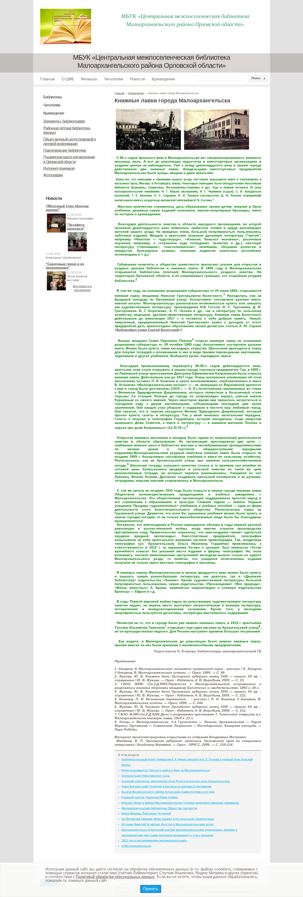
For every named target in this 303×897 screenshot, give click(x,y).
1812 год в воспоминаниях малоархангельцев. (154, 840)
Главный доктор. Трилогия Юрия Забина (149, 797)
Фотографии (53, 175)
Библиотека (52, 97)
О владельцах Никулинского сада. (145, 776)
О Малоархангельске (136, 846)
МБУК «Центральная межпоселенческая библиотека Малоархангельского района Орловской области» (185, 19)
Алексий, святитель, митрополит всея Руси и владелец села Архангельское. (175, 781)
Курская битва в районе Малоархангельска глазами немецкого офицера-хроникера (180, 803)
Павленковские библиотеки (64, 150)
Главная (47, 79)
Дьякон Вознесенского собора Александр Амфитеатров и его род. (168, 792)
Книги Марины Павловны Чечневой (146, 813)
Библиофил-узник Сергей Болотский (147, 330)
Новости (137, 79)
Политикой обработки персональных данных (115, 877)
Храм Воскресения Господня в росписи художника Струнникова (166, 786)
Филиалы (89, 79)
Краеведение (163, 79)
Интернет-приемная (59, 168)
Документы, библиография (64, 121)
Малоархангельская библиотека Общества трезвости (159, 808)
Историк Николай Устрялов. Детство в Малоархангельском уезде (167, 824)
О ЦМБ (68, 79)
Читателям (113, 79)
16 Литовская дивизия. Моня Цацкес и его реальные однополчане (167, 819)
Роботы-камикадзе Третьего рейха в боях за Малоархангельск (165, 770)
